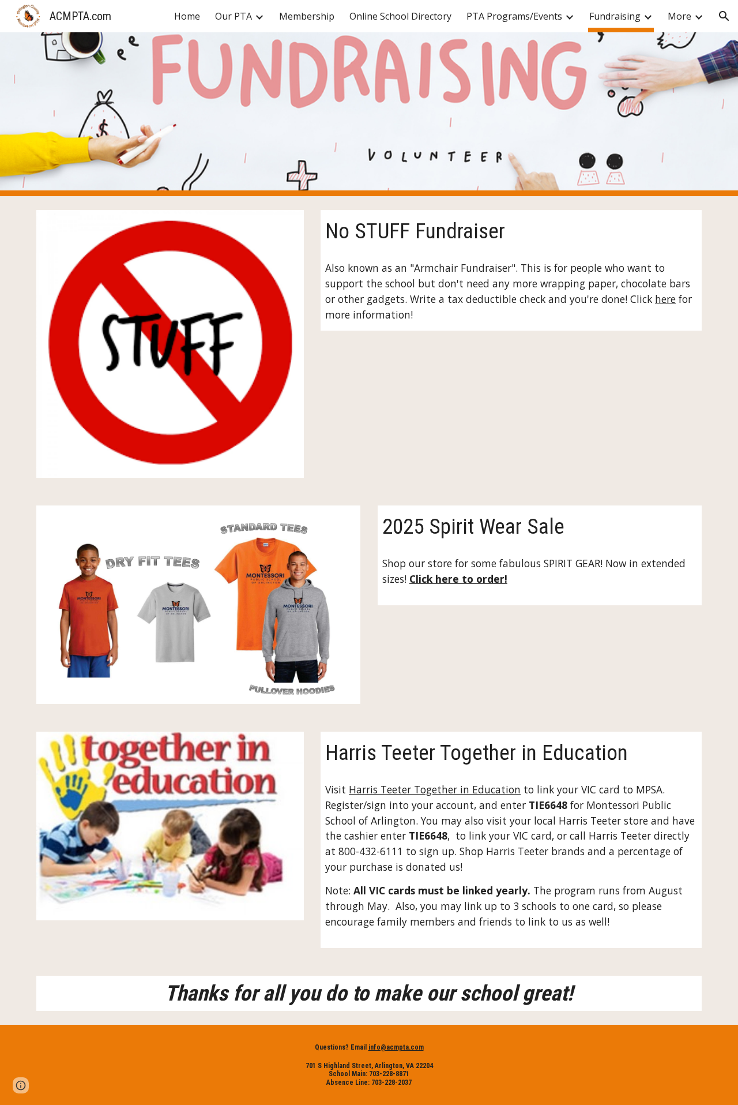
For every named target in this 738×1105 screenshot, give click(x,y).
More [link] (679, 16)
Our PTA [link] (233, 16)
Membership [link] (306, 16)
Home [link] (187, 16)
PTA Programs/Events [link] (514, 16)
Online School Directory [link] (400, 16)
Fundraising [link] (615, 16)
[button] (724, 16)
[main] (511, 231)
